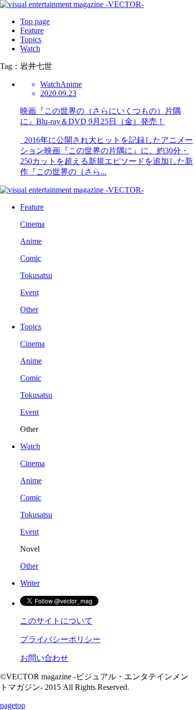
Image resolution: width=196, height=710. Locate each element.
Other (29, 309)
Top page (35, 21)
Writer (30, 583)
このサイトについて (56, 620)
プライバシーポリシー (60, 639)
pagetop (12, 705)
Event (29, 292)
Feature (32, 30)
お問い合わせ (44, 658)
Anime (31, 241)
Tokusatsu (36, 275)
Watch (30, 48)
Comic (30, 258)
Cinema (32, 224)
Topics (30, 39)
